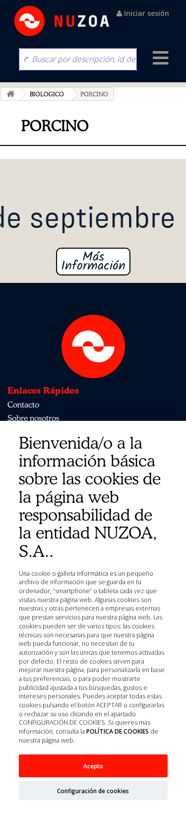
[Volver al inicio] (10, 94)
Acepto (93, 766)
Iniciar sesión (145, 13)
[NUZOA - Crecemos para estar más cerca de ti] (62, 21)
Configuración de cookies (93, 791)
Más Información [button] (93, 261)
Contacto (23, 404)
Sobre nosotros (33, 418)
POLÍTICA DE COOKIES (117, 731)
